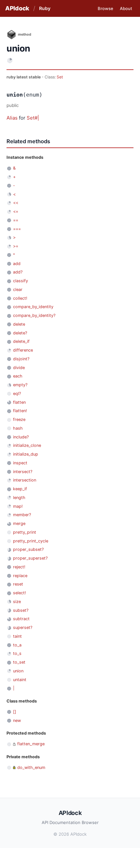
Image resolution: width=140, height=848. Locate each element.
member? (22, 514)
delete (19, 324)
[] (14, 711)
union (18, 670)
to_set (19, 662)
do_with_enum (31, 767)
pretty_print (24, 532)
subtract (21, 618)
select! (19, 592)
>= (15, 246)
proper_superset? (30, 558)
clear (17, 289)
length (19, 497)
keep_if (20, 488)
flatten (19, 402)
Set (60, 77)
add (17, 263)
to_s (17, 653)
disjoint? (21, 358)
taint (17, 636)
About (126, 8)
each (17, 376)
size (17, 601)
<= (15, 211)
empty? (20, 384)
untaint (19, 679)
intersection (24, 480)
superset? (22, 627)
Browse (105, 8)
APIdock (17, 8)
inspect (20, 462)
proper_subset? (28, 549)
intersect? (22, 471)
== (15, 220)
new (17, 720)
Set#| (33, 118)
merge (19, 523)
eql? (17, 393)
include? (21, 437)
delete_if (21, 341)
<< (15, 202)
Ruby (44, 8)
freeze (19, 419)
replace (20, 575)
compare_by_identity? (34, 315)
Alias (12, 118)
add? (17, 272)
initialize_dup (25, 454)
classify (20, 280)
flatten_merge (31, 743)
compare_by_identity (33, 306)
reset (18, 584)
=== (17, 229)
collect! (20, 298)
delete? (20, 333)
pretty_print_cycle (30, 541)
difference (23, 350)
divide (19, 367)
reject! (19, 566)
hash (18, 428)
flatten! (20, 410)
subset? (20, 610)
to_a (17, 645)
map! (18, 506)
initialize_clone (27, 445)
